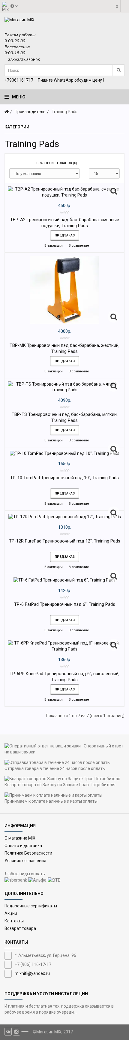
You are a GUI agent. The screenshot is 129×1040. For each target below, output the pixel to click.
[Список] (22, 163)
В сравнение (78, 246)
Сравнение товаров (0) (56, 163)
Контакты (14, 920)
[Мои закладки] (106, 24)
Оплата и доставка (23, 845)
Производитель (30, 111)
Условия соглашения (25, 860)
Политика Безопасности (28, 853)
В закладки (53, 246)
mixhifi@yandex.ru (32, 973)
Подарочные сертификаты (30, 905)
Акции (10, 913)
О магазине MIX (19, 838)
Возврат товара (20, 928)
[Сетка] (13, 163)
